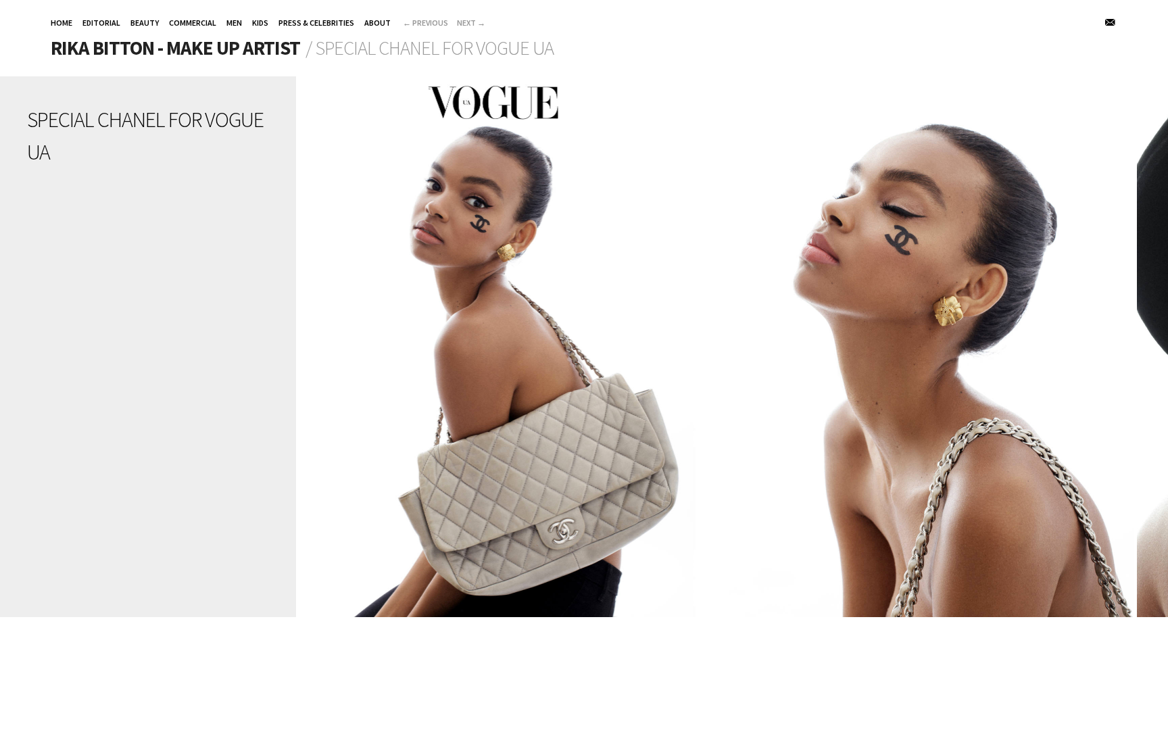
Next (471, 23)
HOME (61, 23)
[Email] (1111, 22)
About (377, 23)
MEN (234, 23)
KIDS (260, 23)
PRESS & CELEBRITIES (316, 23)
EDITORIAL (101, 23)
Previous (425, 23)
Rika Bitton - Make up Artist (175, 48)
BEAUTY (144, 23)
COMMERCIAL (192, 23)
